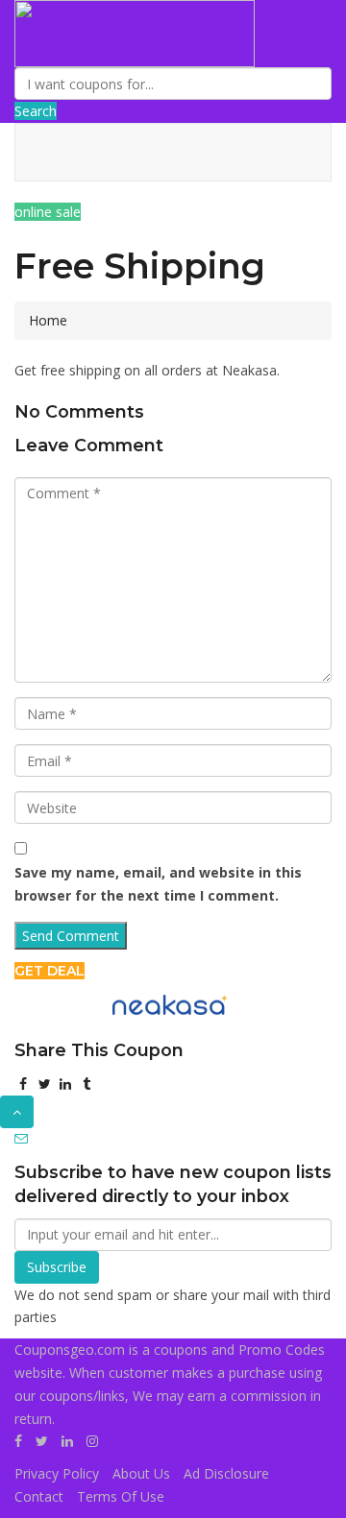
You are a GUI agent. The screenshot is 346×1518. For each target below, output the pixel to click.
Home (48, 320)
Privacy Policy (56, 1473)
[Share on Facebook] (23, 1083)
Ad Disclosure (226, 1473)
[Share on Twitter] (44, 1083)
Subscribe (56, 1267)
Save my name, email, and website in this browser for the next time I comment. (158, 883)
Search (35, 111)
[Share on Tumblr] (86, 1083)
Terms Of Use (120, 1496)
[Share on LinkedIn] (65, 1083)
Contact (38, 1496)
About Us (141, 1473)
